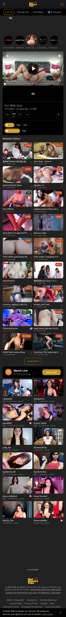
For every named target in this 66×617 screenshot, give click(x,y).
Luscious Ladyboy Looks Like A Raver (15, 304)
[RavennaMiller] (48, 512)
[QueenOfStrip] (48, 439)
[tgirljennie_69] (17, 463)
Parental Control (11, 606)
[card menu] (31, 163)
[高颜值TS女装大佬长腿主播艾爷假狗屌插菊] (17, 153)
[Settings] (59, 56)
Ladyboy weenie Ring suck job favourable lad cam (47, 209)
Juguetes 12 (39, 185)
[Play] (33, 68)
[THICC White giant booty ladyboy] (17, 249)
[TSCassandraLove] (17, 320)
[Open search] (62, 4)
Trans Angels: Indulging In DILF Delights (47, 257)
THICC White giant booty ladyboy (15, 257)
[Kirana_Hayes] (48, 415)
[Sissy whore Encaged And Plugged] (17, 225)
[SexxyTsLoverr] (48, 488)
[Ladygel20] (17, 390)
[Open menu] (4, 4)
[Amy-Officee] (17, 201)
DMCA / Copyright (15, 600)
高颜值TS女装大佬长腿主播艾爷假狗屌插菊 (15, 161)
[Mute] (7, 56)
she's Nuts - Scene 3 (42, 161)
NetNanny (45, 592)
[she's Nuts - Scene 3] (48, 153)
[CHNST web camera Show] (17, 344)
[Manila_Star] (17, 512)
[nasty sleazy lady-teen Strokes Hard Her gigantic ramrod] (48, 320)
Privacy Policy (31, 603)
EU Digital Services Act (31, 606)
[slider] (33, 84)
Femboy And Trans (42, 304)
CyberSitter (56, 592)
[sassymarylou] (17, 273)
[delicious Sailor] (48, 225)
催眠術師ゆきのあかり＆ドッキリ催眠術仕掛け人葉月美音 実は (46, 281)
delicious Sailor (40, 233)
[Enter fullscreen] (59, 81)
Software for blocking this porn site (21, 592)
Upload (43, 603)
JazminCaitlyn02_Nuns (12, 185)
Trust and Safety (52, 606)
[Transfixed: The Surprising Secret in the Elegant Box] (48, 344)
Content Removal (48, 600)
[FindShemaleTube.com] (33, 4)
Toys (24, 130)
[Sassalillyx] (17, 415)
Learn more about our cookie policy (45, 589)
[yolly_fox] (17, 439)
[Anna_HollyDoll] (17, 488)
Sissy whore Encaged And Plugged (15, 233)
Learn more (47, 614)
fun (25, 125)
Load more (33, 361)
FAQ (52, 603)
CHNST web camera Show (14, 352)
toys (18, 125)
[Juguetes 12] (48, 177)
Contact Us (32, 600)
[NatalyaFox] (48, 390)
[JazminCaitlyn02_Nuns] (17, 177)
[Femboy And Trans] (48, 296)
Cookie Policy (15, 603)
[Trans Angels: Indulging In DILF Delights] (48, 249)
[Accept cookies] (60, 613)
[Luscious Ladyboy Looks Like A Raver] (17, 296)
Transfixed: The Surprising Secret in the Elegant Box (47, 352)
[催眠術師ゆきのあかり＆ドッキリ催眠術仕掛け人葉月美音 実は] (48, 273)
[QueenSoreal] (48, 463)
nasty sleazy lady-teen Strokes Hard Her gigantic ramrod (47, 328)
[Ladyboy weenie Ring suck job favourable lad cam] (48, 201)
